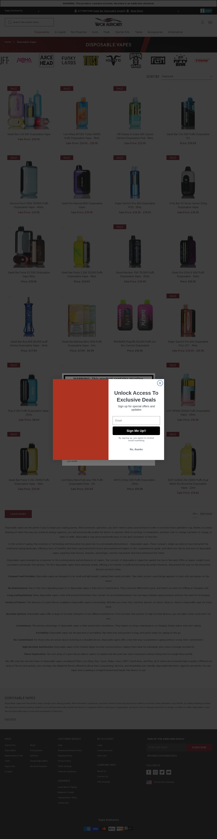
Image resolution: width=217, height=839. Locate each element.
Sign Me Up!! (136, 431)
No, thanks (136, 449)
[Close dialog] (160, 383)
